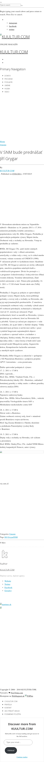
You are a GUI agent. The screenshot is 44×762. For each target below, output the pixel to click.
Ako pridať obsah (12, 711)
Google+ (8, 590)
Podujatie (9, 82)
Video (7, 92)
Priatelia (8, 704)
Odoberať (11, 750)
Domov (8, 76)
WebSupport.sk (18, 696)
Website (8, 581)
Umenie (7, 85)
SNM (15, 537)
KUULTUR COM (7, 170)
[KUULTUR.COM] (15, 36)
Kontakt (8, 708)
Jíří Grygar (8, 537)
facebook (12, 26)
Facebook (8, 587)
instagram (13, 23)
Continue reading (22, 757)
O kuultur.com (11, 701)
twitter (11, 29)
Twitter (7, 584)
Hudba (7, 88)
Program (9, 79)
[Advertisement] (22, 117)
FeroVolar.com (17, 692)
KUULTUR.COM (14, 52)
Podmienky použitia (13, 714)
